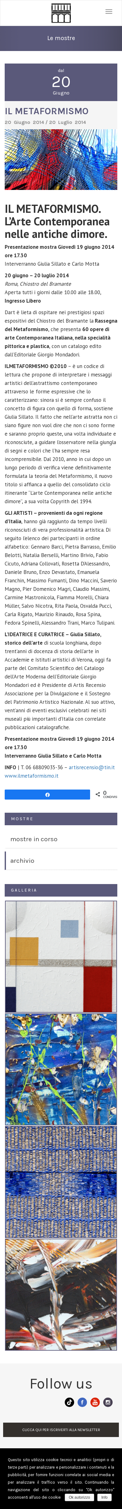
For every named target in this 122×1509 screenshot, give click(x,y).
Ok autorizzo (79, 1497)
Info (104, 1497)
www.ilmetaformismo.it (31, 775)
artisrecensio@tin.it (92, 767)
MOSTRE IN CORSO (34, 839)
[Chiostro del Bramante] (61, 13)
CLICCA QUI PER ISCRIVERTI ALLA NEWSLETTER (61, 1430)
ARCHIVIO (22, 860)
